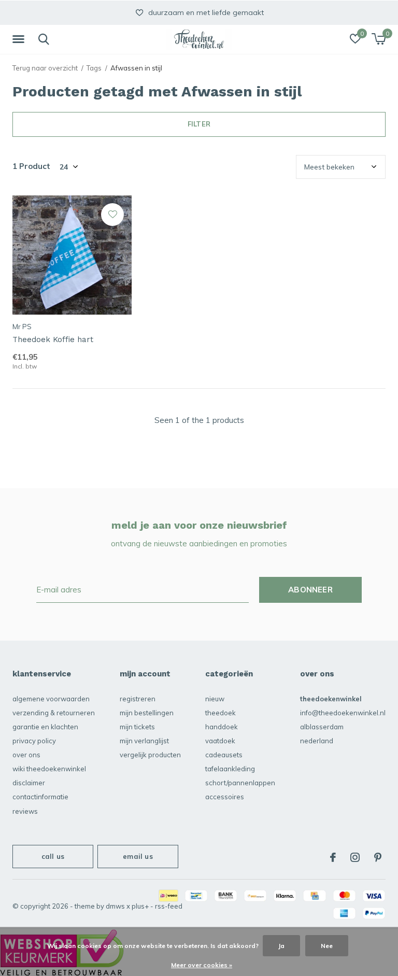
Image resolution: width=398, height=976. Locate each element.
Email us (137, 856)
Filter (199, 124)
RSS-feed (168, 906)
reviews (25, 811)
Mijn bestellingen (147, 713)
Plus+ (140, 906)
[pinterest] (377, 857)
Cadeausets (224, 755)
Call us (52, 856)
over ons (26, 755)
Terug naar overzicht (45, 68)
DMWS (115, 906)
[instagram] (355, 857)
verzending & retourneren (53, 713)
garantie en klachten (45, 727)
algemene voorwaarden (51, 699)
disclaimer (28, 783)
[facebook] (333, 857)
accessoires (224, 797)
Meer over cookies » (201, 965)
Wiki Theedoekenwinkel (49, 769)
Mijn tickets (137, 727)
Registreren (137, 699)
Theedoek (220, 713)
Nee (327, 946)
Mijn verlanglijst (144, 741)
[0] (379, 39)
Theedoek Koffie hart (52, 339)
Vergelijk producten (150, 755)
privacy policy (34, 741)
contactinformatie (40, 797)
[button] (20, 39)
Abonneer (310, 590)
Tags (94, 68)
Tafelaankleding (230, 769)
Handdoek (221, 727)
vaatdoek (220, 741)
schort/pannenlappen (240, 783)
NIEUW (214, 699)
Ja (281, 946)
